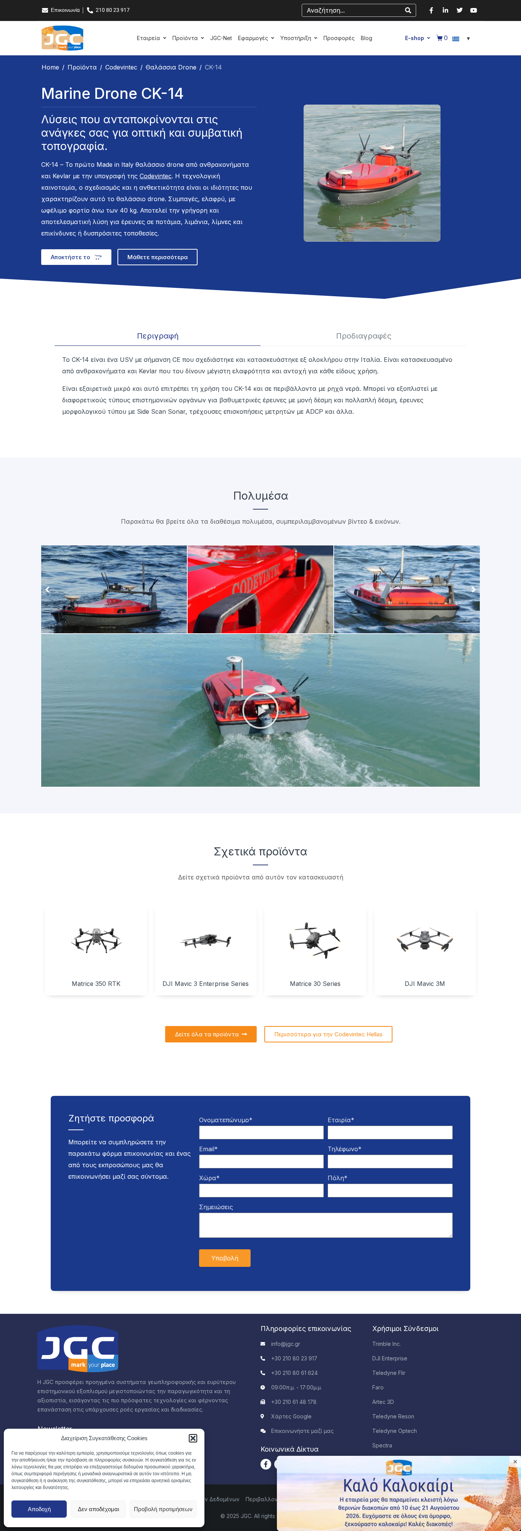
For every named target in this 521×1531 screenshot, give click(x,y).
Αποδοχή (39, 1509)
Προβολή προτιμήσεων (163, 1509)
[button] (193, 1438)
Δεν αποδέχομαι (98, 1509)
